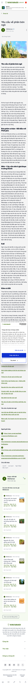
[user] (25, 682)
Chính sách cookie (22, 675)
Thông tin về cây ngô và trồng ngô (11, 377)
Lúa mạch (11, 466)
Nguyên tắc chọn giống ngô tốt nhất (12, 387)
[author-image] (4, 479)
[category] (8, 682)
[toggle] (2, 2)
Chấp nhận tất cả (14, 355)
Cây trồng (6, 504)
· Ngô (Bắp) (13, 505)
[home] (3, 682)
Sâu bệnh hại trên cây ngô (9, 397)
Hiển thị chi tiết (19, 350)
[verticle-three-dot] (26, 30)
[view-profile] (25, 478)
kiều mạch (5, 468)
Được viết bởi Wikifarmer (11, 478)
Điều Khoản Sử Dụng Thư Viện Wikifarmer (10, 675)
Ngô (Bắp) (18, 466)
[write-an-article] (14, 682)
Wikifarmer (9, 29)
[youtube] (14, 664)
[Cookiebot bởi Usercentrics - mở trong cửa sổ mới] (19, 324)
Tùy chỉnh (13, 360)
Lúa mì (4, 466)
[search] (20, 682)
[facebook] (9, 664)
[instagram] (18, 664)
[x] (22, 664)
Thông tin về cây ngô (7, 366)
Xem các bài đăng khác (11, 617)
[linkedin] (5, 664)
